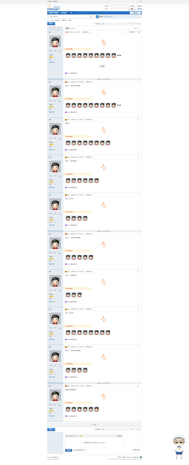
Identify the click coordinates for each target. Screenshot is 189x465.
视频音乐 (64, 20)
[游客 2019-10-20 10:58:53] (85, 57)
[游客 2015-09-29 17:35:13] (90, 334)
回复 (69, 76)
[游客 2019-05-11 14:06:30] (90, 57)
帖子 (91, 16)
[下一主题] (139, 28)
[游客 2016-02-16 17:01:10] (73, 259)
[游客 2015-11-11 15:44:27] (73, 411)
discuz (111, 16)
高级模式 (119, 436)
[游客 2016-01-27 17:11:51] (73, 182)
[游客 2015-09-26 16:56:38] (90, 182)
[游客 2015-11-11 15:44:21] (73, 297)
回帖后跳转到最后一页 (80, 450)
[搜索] (97, 17)
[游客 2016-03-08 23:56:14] (68, 220)
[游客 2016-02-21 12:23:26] (79, 107)
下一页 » (94, 425)
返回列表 (98, 24)
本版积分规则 (136, 450)
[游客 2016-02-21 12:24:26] (73, 145)
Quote (76, 436)
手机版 (124, 457)
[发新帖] (51, 23)
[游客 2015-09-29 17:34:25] (96, 145)
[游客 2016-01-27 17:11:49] (96, 107)
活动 (104, 16)
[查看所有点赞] (119, 57)
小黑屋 (119, 457)
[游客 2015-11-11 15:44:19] (85, 259)
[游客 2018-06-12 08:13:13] (96, 57)
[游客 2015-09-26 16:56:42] (96, 334)
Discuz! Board (48, 20)
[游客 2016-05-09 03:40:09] (68, 145)
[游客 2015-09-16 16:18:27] (102, 145)
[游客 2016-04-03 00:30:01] (68, 372)
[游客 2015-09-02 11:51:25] (108, 145)
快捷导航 (135, 12)
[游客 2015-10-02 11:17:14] (90, 259)
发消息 (53, 62)
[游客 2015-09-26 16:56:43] (90, 411)
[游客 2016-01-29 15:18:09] (85, 107)
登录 (98, 442)
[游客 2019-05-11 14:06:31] (73, 107)
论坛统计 (64, 12)
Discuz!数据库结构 (72, 73)
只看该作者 (85, 32)
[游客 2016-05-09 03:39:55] (68, 334)
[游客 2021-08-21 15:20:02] (73, 57)
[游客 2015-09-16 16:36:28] (102, 334)
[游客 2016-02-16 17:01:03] (68, 182)
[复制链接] (72, 28)
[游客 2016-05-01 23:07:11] (108, 57)
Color (69, 436)
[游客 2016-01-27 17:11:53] (79, 259)
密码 (106, 9)
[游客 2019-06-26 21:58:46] (68, 107)
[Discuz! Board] (53, 10)
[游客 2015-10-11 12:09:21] (85, 411)
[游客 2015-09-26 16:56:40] (79, 297)
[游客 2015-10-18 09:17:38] (102, 107)
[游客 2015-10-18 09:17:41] (90, 145)
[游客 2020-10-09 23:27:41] (68, 411)
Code (79, 436)
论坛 (71, 12)
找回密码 (139, 6)
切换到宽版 (140, 1)
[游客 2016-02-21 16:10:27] (73, 334)
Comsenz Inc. (135, 457)
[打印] (135, 28)
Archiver (129, 457)
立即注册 (139, 9)
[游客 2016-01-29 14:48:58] (90, 107)
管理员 (51, 55)
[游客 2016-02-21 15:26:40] (68, 297)
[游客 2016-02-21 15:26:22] (68, 259)
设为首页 (50, 1)
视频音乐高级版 (53, 12)
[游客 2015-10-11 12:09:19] (79, 372)
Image (71, 436)
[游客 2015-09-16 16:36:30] (85, 372)
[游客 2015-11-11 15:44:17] (85, 220)
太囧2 (70, 20)
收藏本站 (55, 1)
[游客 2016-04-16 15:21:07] (113, 57)
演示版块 (57, 20)
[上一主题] (137, 28)
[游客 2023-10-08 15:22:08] (68, 57)
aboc (50, 32)
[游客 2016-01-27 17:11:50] (79, 145)
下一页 (137, 24)
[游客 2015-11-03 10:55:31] (85, 182)
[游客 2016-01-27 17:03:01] (85, 145)
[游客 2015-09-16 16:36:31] (96, 411)
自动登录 (132, 6)
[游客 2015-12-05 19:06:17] (79, 334)
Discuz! (55, 457)
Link (74, 436)
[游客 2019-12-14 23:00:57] (79, 57)
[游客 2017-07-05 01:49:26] (102, 57)
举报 (138, 76)
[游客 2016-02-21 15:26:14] (73, 220)
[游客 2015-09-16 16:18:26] (113, 107)
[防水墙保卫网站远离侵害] (141, 457)
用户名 (106, 6)
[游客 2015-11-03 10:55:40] (79, 411)
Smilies (81, 436)
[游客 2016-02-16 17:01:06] (79, 220)
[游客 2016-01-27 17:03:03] (79, 182)
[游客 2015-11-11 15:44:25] (73, 372)
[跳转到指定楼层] (139, 32)
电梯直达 (132, 32)
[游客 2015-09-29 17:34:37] (108, 107)
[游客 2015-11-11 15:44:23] (85, 334)
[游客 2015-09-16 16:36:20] (96, 182)
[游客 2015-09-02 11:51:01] (108, 334)
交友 (108, 16)
